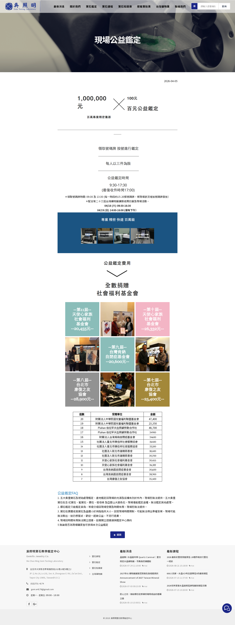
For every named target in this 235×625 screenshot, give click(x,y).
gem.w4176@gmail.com (42, 589)
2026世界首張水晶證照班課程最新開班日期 (187, 585)
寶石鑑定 (91, 6)
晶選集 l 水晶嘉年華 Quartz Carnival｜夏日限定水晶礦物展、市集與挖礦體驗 (140, 559)
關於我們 (75, 6)
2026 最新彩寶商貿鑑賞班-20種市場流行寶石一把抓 (187, 559)
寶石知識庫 (125, 6)
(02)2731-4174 (37, 583)
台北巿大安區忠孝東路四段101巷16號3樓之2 (50, 569)
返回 (119, 534)
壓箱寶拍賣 (144, 6)
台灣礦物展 (163, 6)
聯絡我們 (180, 6)
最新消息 (59, 6)
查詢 (224, 6)
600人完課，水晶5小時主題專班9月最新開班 (187, 573)
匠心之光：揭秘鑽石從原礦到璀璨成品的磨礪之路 (140, 596)
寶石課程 (107, 6)
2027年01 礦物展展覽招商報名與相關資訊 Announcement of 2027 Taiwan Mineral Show (139, 577)
